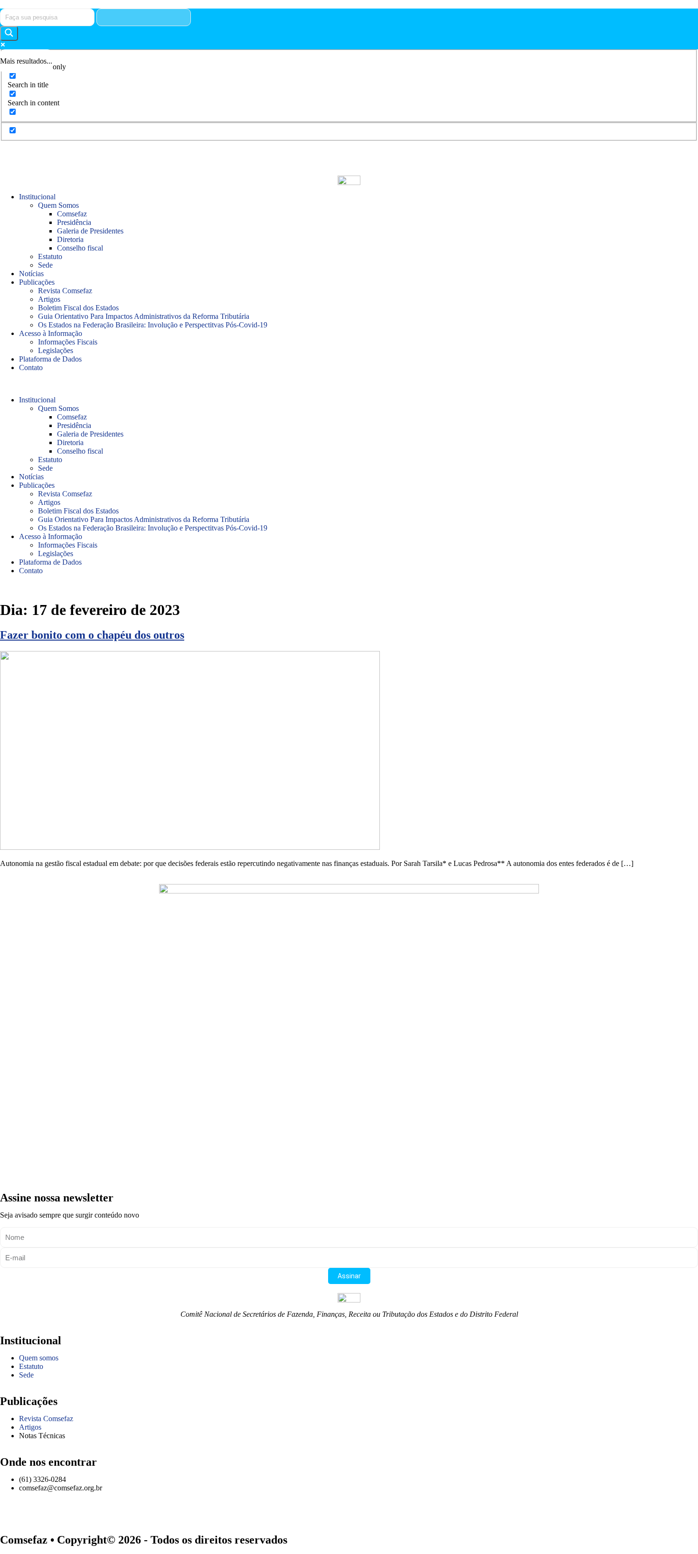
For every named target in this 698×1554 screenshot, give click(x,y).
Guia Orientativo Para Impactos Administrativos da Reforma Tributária (143, 316)
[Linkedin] (114, 153)
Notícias (31, 274)
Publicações (37, 282)
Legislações (55, 350)
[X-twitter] (37, 153)
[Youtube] (89, 153)
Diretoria (70, 239)
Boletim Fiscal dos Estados (78, 308)
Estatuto (50, 256)
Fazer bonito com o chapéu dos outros (92, 635)
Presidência (74, 222)
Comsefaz (72, 214)
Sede (45, 265)
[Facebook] (63, 153)
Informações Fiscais (67, 342)
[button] (349, 384)
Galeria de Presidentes (90, 231)
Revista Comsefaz (65, 291)
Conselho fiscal (80, 248)
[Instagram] (12, 153)
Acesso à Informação (50, 333)
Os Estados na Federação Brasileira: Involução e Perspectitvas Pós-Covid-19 (152, 325)
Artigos (49, 299)
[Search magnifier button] (9, 33)
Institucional (37, 197)
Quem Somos (58, 205)
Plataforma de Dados (50, 359)
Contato (31, 367)
